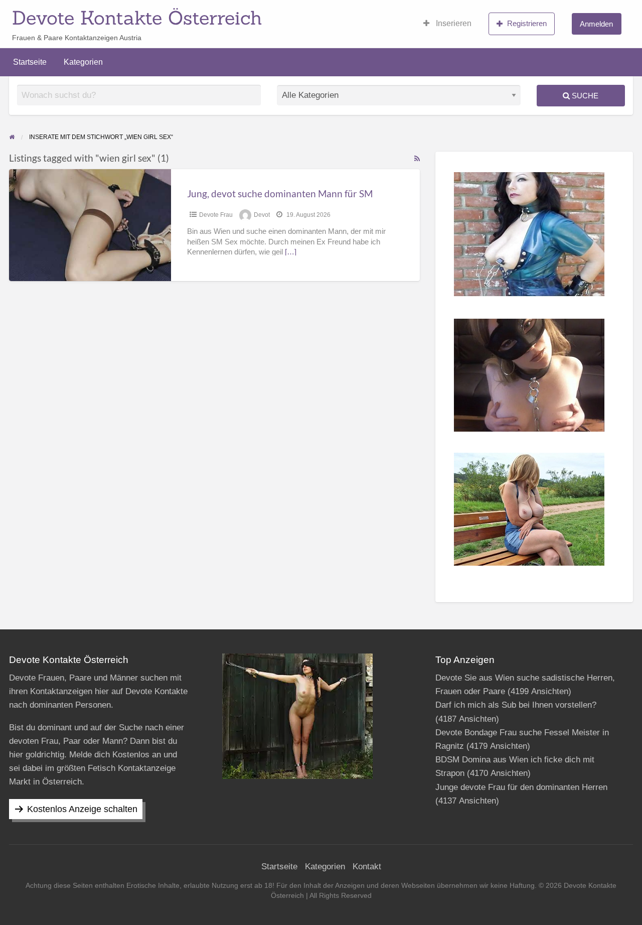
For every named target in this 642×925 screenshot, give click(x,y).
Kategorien (83, 62)
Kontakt (367, 866)
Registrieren (527, 23)
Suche (584, 95)
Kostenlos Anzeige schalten (82, 809)
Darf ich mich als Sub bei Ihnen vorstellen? (515, 705)
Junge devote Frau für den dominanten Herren (521, 787)
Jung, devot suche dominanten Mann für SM (280, 193)
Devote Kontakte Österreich (137, 18)
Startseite (30, 62)
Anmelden (596, 24)
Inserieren (452, 23)
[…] (290, 252)
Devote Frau (216, 214)
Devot (262, 214)
